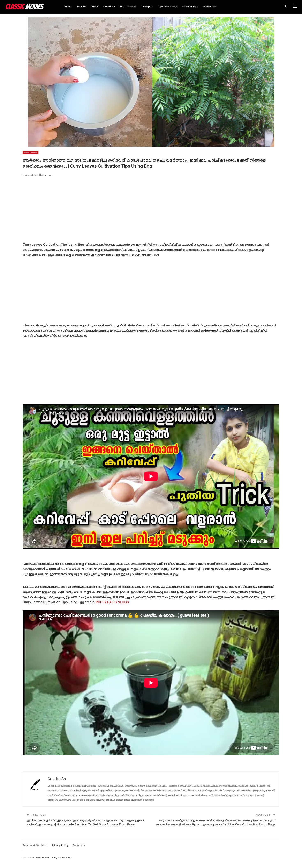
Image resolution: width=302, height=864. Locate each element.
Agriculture (210, 6)
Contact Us (79, 845)
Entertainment (129, 6)
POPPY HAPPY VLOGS (112, 602)
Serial (94, 6)
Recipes (148, 6)
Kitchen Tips (190, 6)
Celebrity (109, 6)
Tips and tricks (168, 6)
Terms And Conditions (35, 845)
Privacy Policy (60, 845)
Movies (81, 6)
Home (68, 6)
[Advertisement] (151, 211)
